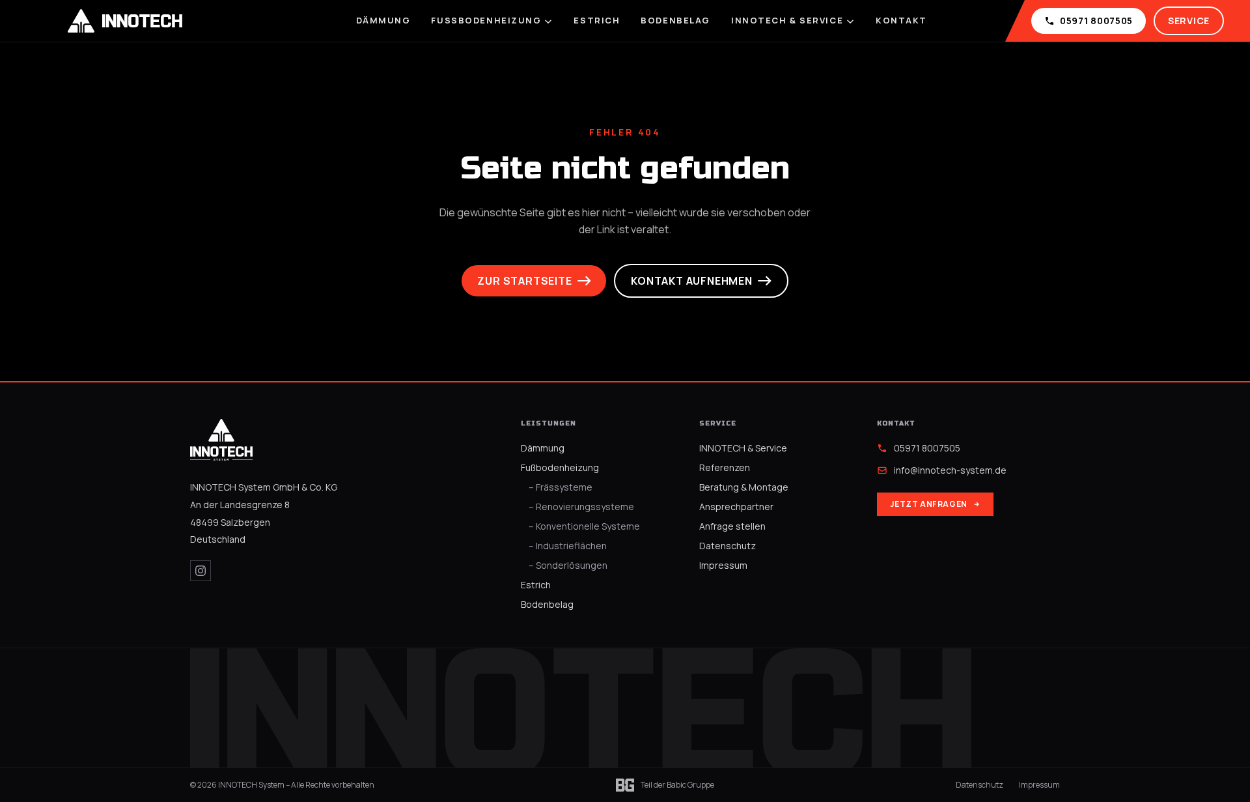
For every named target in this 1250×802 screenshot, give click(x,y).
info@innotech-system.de (950, 470)
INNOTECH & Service (787, 20)
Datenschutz (727, 545)
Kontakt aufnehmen (692, 281)
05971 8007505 (1096, 20)
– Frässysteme (560, 487)
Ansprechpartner (736, 506)
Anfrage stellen (732, 526)
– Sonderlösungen (568, 565)
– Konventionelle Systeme (584, 526)
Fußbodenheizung (486, 20)
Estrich (597, 20)
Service (1189, 20)
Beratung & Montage (743, 487)
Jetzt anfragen (928, 503)
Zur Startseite (524, 281)
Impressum (723, 565)
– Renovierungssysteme (581, 506)
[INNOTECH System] (221, 440)
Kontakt (901, 20)
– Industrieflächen (568, 545)
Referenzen (724, 467)
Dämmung (383, 20)
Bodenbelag (675, 20)
